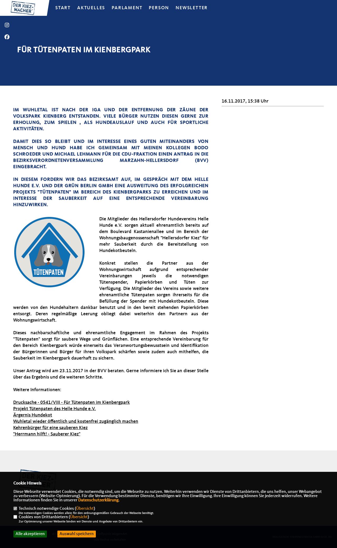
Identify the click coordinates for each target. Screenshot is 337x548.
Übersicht (85, 509)
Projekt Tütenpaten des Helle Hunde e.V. (54, 408)
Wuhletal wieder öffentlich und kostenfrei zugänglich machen (75, 421)
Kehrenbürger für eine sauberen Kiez (50, 427)
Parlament (127, 8)
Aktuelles (91, 8)
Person (159, 8)
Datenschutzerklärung (98, 500)
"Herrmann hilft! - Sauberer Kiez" (46, 434)
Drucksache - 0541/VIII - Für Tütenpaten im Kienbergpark (71, 402)
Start (63, 8)
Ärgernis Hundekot (32, 415)
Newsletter (192, 8)
